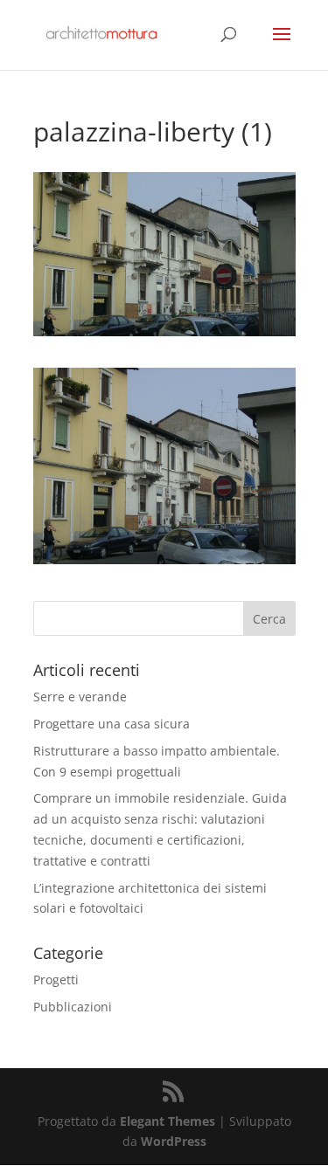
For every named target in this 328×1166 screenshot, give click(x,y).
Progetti (56, 979)
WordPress (173, 1141)
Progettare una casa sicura (111, 723)
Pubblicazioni (72, 1006)
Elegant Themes (167, 1121)
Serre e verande (80, 696)
